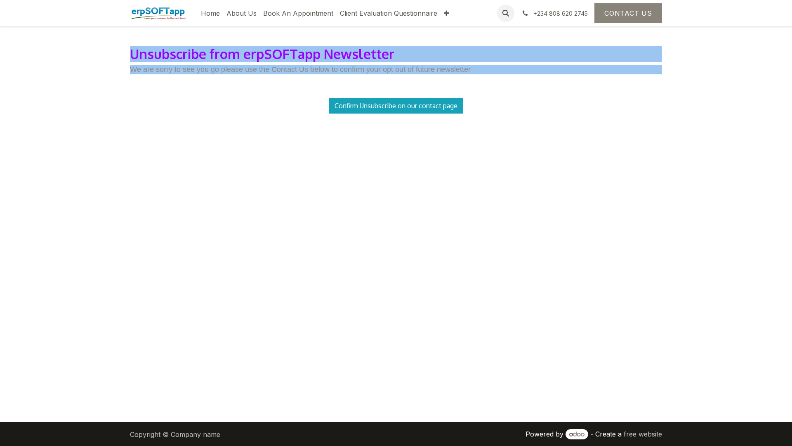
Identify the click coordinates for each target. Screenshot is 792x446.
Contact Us (628, 13)
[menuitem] (210, 13)
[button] (505, 13)
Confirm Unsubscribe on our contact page (396, 106)
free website (643, 434)
